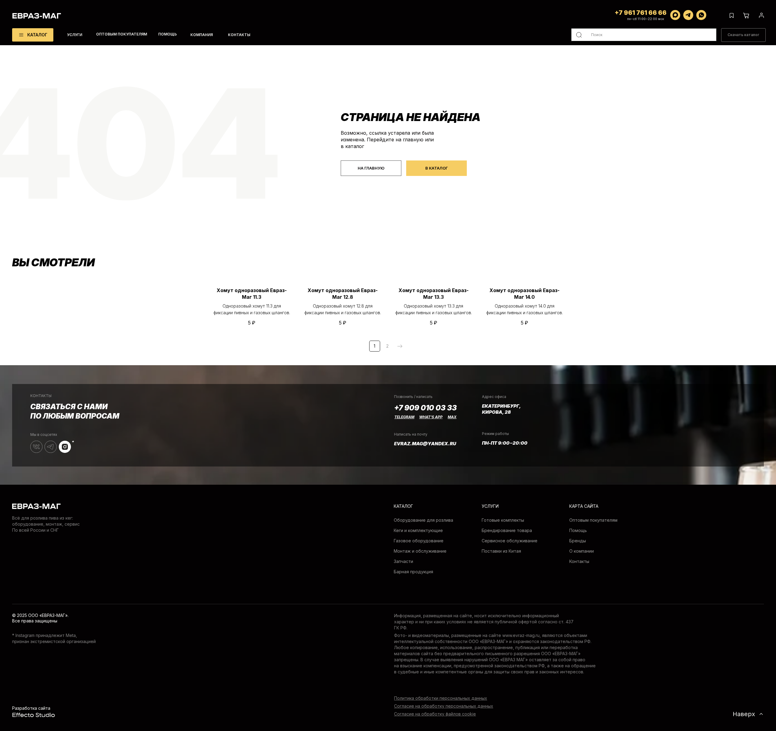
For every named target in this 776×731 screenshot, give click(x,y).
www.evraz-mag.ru (521, 635)
